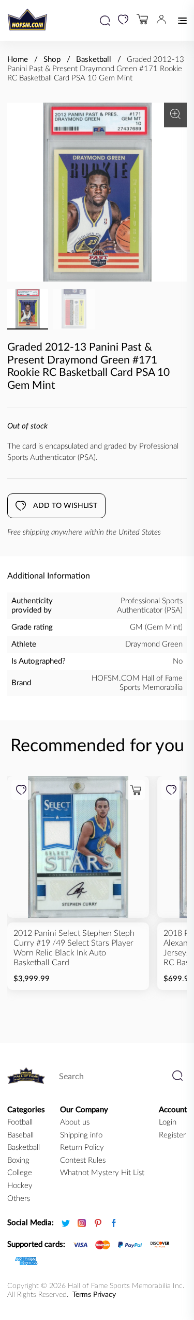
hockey (20, 1186)
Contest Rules (83, 1160)
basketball (23, 1147)
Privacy (104, 1294)
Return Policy (82, 1147)
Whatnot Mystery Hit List (102, 1173)
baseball (20, 1135)
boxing (18, 1160)
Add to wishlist (65, 505)
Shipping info (81, 1135)
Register (172, 1135)
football (20, 1122)
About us (74, 1122)
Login (167, 1122)
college (19, 1173)
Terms (81, 1294)
